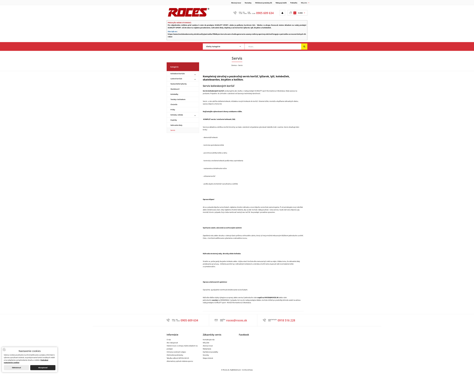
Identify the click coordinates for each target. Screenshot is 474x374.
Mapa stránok (208, 358)
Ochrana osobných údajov (176, 352)
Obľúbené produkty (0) (263, 3)
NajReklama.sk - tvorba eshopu (241, 370)
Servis (240, 65)
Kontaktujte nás (209, 339)
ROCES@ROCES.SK (272, 297)
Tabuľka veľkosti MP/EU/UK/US (178, 358)
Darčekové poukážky (210, 352)
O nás (169, 339)
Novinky (206, 355)
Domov (234, 65)
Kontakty (248, 3)
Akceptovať (43, 367)
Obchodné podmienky (175, 355)
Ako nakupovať (172, 343)
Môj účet (206, 343)
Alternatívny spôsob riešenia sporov (180, 361)
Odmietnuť (16, 367)
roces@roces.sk (236, 320)
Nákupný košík (281, 3)
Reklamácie (207, 349)
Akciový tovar (236, 3)
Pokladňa (293, 3)
